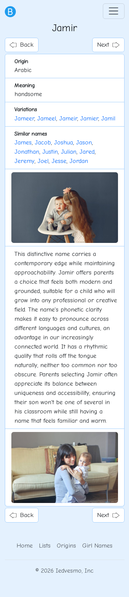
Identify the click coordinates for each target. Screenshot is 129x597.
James (23, 142)
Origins (66, 545)
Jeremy (24, 161)
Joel (43, 161)
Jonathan (26, 151)
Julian (68, 151)
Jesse (59, 161)
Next (103, 44)
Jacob (43, 142)
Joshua (63, 142)
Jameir (68, 118)
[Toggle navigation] (114, 11)
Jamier (89, 118)
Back (26, 44)
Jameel (46, 118)
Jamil (108, 118)
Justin (50, 151)
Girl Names (97, 545)
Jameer (24, 118)
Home (25, 545)
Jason (84, 142)
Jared (87, 151)
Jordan (78, 161)
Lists (45, 545)
